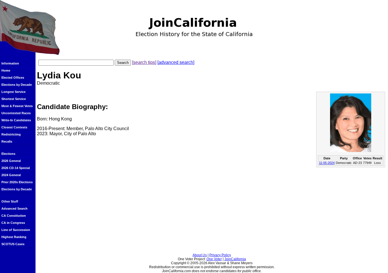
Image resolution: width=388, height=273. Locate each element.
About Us (200, 255)
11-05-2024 (327, 162)
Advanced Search (14, 208)
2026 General (11, 160)
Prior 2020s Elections (17, 182)
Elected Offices (12, 77)
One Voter (214, 259)
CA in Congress (13, 222)
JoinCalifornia (235, 259)
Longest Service (13, 91)
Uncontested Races (16, 113)
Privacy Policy (220, 255)
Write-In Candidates (16, 120)
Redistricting (11, 134)
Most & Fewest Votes (17, 106)
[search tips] (144, 62)
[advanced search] (175, 62)
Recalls (6, 141)
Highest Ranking (13, 237)
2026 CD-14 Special (15, 168)
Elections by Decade (16, 84)
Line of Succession (15, 230)
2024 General (11, 175)
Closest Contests (14, 127)
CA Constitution (13, 215)
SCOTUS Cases (12, 244)
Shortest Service (13, 99)
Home (5, 70)
